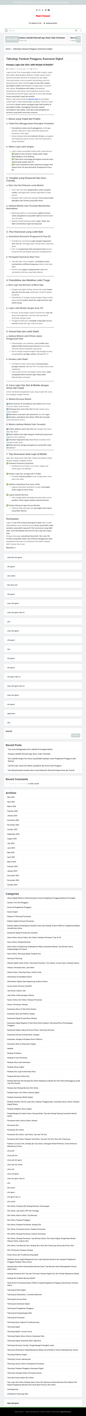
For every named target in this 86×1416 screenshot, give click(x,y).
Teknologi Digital (13, 1327)
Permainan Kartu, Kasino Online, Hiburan (22, 1121)
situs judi (10, 1151)
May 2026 (10, 797)
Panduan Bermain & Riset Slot (18, 1076)
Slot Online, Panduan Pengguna (18, 1220)
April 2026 (11, 802)
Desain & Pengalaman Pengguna (19, 907)
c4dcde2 (11, 69)
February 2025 (12, 866)
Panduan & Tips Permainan (17, 1058)
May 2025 (10, 853)
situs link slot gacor (14, 557)
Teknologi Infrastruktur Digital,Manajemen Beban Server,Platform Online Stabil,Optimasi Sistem (42, 1350)
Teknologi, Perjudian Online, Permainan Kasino (24, 1373)
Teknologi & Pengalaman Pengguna (20, 1308)
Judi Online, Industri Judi (16, 991)
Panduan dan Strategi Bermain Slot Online (22, 1088)
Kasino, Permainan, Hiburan (17, 1005)
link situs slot (12, 585)
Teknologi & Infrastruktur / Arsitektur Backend (24, 1295)
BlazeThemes (66, 1412)
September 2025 (13, 834)
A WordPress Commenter (17, 784)
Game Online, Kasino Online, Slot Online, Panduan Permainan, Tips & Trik (34, 938)
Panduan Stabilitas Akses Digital (19, 1109)
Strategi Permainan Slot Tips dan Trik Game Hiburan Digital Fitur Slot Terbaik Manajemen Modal (43, 1274)
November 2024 (13, 880)
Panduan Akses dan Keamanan (18, 1062)
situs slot (10, 1169)
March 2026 (11, 806)
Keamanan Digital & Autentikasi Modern (22, 1018)
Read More (10, 548)
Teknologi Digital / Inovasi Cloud (19, 1332)
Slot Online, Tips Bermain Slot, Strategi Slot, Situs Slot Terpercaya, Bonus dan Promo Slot (40, 1246)
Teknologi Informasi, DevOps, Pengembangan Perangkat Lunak (30, 1345)
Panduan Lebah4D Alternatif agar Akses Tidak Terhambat (31, 38)
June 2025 (11, 848)
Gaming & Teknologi (14, 958)
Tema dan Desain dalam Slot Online (20, 1378)
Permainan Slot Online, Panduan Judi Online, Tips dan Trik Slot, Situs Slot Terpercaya (38, 1139)
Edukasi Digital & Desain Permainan (20, 921)
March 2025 (11, 862)
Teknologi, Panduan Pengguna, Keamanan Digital (25, 1368)
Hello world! (34, 784)
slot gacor (11, 567)
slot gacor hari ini (13, 677)
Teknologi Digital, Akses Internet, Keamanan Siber (25, 1336)
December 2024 (13, 876)
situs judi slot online (15, 1165)
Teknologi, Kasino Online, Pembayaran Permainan (25, 1364)
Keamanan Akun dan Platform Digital (21, 1014)
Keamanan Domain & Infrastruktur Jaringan (23, 1035)
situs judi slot (12, 1155)
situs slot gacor (13, 603)
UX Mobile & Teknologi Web (17, 1394)
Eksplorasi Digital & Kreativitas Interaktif (22, 933)
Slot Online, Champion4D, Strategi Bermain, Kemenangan (28, 1206)
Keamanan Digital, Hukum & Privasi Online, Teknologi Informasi (30, 1030)
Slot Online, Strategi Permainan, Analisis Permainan (26, 1234)
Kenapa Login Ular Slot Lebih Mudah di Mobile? (29, 64)
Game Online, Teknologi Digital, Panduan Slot (24, 954)
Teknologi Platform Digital (17, 1355)
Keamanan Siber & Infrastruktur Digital (21, 1044)
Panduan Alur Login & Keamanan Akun (21, 1072)
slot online (11, 576)
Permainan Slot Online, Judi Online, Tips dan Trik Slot (27, 1135)
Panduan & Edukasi (14, 1053)
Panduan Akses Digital (15, 1067)
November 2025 (13, 825)
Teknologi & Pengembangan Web (19, 1313)
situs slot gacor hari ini (16, 612)
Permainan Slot (13, 1125)
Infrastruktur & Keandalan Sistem (19, 977)
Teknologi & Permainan (16, 1318)
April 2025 (11, 857)
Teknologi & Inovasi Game (17, 1299)
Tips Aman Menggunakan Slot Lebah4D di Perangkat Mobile (30, 749)
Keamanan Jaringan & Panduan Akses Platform (24, 1039)
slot (8, 622)
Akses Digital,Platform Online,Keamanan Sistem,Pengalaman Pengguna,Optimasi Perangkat (41, 898)
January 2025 (12, 871)
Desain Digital (12, 912)
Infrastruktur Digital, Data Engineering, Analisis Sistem (27, 981)
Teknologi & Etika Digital (16, 1290)
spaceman (11, 714)
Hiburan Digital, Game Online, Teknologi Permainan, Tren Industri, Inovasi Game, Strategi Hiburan (43, 963)
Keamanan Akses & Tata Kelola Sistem (21, 1009)
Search (9, 731)
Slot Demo (11, 1188)
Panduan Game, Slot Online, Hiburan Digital (23, 1093)
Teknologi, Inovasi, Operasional (19, 1359)
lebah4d (10, 1049)
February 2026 (12, 811)
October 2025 (12, 829)
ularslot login (33, 99)
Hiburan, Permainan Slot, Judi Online (20, 968)
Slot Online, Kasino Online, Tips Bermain (22, 1215)
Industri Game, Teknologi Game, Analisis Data (24, 972)
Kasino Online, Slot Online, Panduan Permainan (24, 1000)
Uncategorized (12, 1389)
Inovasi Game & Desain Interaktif (19, 986)
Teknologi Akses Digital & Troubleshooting (23, 1322)
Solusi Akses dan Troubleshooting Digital (22, 1255)
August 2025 (12, 839)
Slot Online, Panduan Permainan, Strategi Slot (24, 1225)
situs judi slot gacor (14, 1160)
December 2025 (13, 820)
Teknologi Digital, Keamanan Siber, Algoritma (24, 1341)
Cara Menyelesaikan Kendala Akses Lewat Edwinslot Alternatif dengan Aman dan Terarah (41, 770)
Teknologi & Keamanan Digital (18, 1304)
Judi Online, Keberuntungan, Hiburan (20, 995)
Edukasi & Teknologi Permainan (19, 916)
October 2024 (12, 885)
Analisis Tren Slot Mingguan (17, 903)
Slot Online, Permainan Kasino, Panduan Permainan (26, 1229)
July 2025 (10, 843)
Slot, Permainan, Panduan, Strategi (20, 1250)
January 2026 (12, 816)
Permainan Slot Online (15, 1130)
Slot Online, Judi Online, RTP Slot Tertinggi (23, 1211)
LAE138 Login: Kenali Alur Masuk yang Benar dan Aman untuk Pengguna (42, 2)
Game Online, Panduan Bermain (19, 942)
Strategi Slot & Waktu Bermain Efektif (21, 1278)
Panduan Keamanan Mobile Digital (20, 1097)
